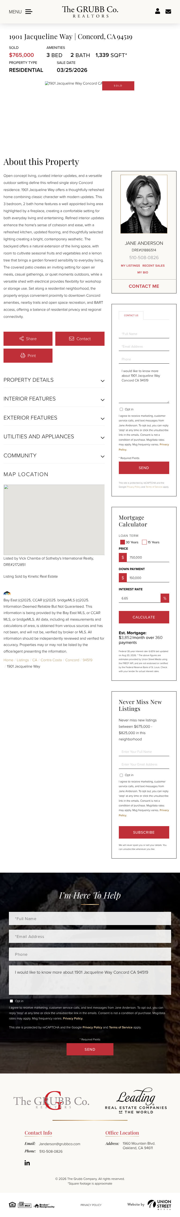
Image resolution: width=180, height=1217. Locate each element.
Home (8, 659)
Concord (72, 659)
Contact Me (144, 286)
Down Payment (132, 569)
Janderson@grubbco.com (59, 1143)
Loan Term (129, 535)
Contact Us (131, 315)
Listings (23, 659)
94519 (88, 659)
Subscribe (144, 832)
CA (34, 659)
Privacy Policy (134, 487)
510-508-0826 (144, 257)
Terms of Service (154, 487)
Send (144, 467)
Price (123, 548)
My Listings (130, 265)
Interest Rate (131, 589)
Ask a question (168, 12)
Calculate (144, 617)
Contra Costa (51, 659)
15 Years (153, 542)
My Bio (142, 272)
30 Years (132, 542)
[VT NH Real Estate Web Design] (149, 1205)
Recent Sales (153, 265)
